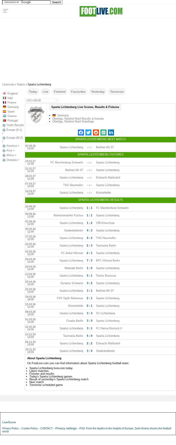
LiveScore (9, 422)
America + (12, 145)
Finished (59, 91)
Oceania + (12, 160)
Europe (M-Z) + (12, 139)
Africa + (11, 155)
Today (33, 91)
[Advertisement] (88, 48)
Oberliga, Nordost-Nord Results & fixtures (78, 118)
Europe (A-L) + (12, 131)
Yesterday (98, 91)
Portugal (13, 120)
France (12, 102)
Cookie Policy (29, 428)
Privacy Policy (10, 428)
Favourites (78, 91)
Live (45, 91)
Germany (13, 107)
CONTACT (46, 428)
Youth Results (15, 125)
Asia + (10, 150)
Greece (12, 116)
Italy (10, 98)
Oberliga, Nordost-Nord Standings (73, 121)
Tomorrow (117, 91)
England (13, 93)
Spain (11, 111)
